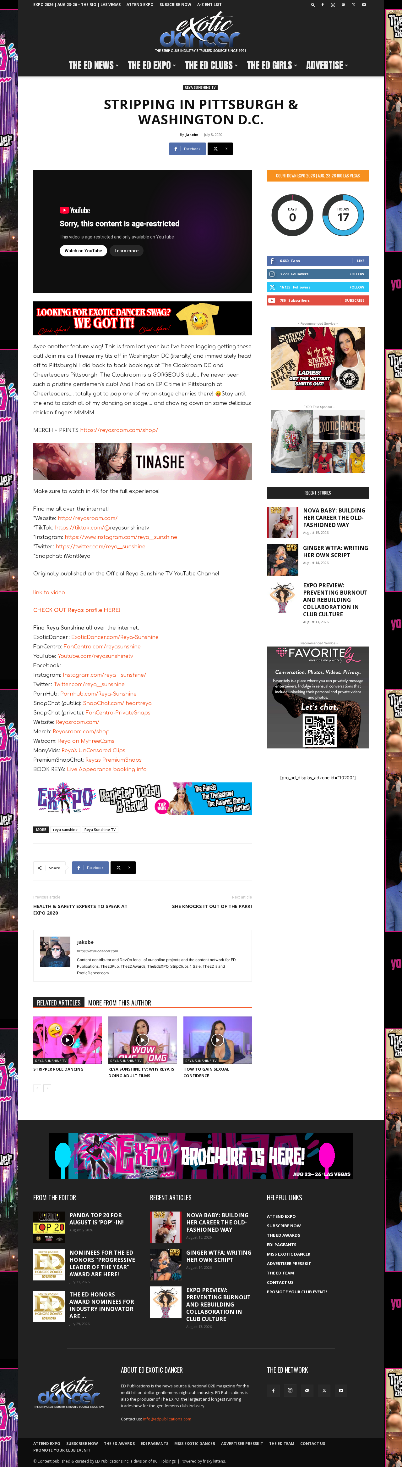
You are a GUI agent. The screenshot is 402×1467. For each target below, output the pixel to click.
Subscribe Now (175, 4)
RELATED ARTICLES (59, 1002)
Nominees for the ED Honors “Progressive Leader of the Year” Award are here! (102, 1263)
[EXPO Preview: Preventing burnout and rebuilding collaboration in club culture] (282, 597)
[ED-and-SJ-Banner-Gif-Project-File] (142, 461)
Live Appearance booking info (106, 769)
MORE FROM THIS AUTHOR (119, 1002)
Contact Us (280, 1282)
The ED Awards (283, 1235)
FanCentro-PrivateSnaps (118, 713)
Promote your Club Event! (297, 1292)
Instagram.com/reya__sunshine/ (104, 675)
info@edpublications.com (167, 1419)
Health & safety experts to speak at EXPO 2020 (80, 909)
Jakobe (192, 134)
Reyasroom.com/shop (81, 732)
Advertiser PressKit (289, 1263)
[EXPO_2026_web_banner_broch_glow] (201, 1156)
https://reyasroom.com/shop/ (119, 430)
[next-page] (47, 1088)
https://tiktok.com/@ (82, 528)
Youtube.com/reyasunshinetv (94, 656)
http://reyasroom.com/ (88, 518)
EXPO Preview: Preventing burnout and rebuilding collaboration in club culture (335, 600)
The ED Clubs (209, 65)
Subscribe (354, 300)
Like (360, 260)
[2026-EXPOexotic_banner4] (142, 798)
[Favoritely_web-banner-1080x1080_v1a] (318, 697)
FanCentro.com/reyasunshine (102, 647)
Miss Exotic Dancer (288, 1254)
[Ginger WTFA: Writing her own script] (282, 560)
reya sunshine (65, 829)
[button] (313, 4)
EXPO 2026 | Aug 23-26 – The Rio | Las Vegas (77, 4)
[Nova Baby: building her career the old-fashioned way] (282, 522)
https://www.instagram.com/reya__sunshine (121, 537)
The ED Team (280, 1273)
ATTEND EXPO (140, 4)
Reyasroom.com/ (78, 722)
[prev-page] (37, 1088)
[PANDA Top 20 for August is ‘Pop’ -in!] (49, 1227)
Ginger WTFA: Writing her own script (335, 551)
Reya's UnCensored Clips (93, 750)
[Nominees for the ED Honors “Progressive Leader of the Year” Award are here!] (49, 1264)
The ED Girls (269, 65)
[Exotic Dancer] (201, 31)
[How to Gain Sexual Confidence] (217, 1040)
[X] (353, 4)
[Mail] (343, 4)
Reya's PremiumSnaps (113, 760)
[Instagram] (333, 4)
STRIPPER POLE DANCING (58, 1069)
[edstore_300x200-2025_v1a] (318, 441)
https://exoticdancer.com (97, 951)
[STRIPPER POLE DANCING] (67, 1040)
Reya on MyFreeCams (85, 741)
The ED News (91, 65)
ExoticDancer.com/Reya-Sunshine (115, 637)
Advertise (324, 65)
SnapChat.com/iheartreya (117, 703)
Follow (357, 274)
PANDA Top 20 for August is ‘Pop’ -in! (96, 1219)
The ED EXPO (149, 65)
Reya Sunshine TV (200, 87)
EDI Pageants (281, 1244)
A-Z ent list (209, 4)
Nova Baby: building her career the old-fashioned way (334, 518)
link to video (49, 593)
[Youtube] (364, 4)
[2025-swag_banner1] (142, 318)
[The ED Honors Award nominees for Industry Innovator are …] (49, 1306)
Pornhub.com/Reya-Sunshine (98, 694)
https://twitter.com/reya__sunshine (100, 547)
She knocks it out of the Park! (212, 906)
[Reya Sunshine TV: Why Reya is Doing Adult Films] (142, 1040)
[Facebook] (322, 4)
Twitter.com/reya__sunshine (89, 684)
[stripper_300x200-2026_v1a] (318, 358)
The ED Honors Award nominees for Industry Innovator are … (101, 1305)
